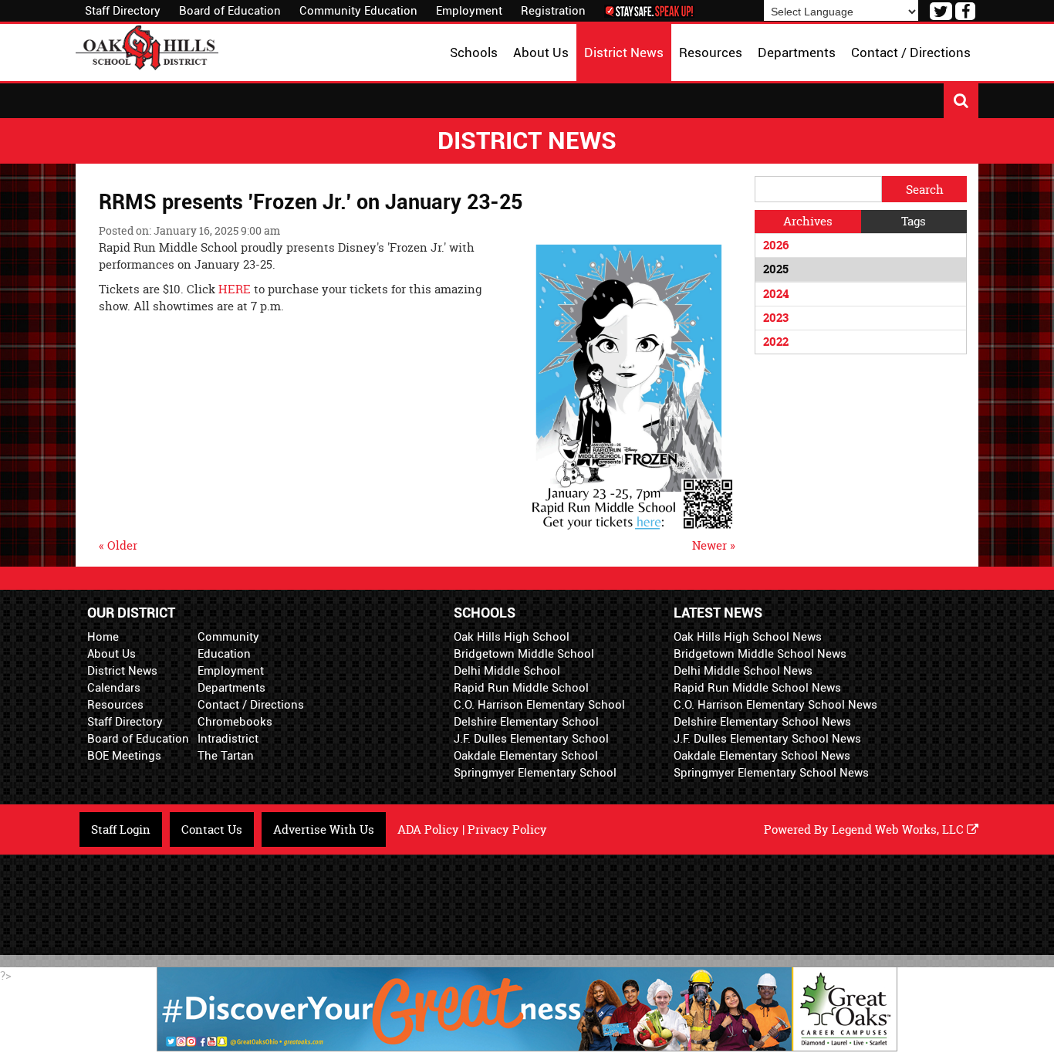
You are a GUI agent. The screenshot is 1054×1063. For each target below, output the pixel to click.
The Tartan (226, 756)
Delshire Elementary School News (762, 722)
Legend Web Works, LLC (899, 829)
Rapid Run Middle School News (757, 688)
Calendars (113, 688)
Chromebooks (235, 722)
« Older (118, 545)
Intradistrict (228, 739)
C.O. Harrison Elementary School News (775, 705)
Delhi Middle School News (743, 671)
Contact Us (211, 829)
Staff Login (120, 829)
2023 (776, 318)
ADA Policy (428, 829)
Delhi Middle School (507, 671)
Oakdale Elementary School (526, 756)
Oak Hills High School (511, 637)
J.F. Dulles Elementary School (531, 739)
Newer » (713, 545)
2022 (776, 341)
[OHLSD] (147, 45)
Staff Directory (122, 11)
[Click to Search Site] (961, 100)
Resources (115, 705)
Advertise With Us (323, 829)
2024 (776, 294)
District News (122, 671)
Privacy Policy (507, 829)
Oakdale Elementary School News (762, 756)
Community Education (358, 11)
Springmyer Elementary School (535, 773)
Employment (469, 11)
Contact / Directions (251, 705)
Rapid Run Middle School (521, 688)
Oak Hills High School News (748, 637)
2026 (776, 245)
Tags (913, 221)
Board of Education (230, 11)
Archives (808, 221)
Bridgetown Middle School (524, 654)
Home (103, 637)
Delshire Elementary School (526, 722)
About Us (111, 654)
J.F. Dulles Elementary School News (767, 739)
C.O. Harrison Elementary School (539, 705)
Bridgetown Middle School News (760, 654)
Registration (553, 11)
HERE (236, 289)
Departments (231, 688)
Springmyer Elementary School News (771, 773)
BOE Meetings (124, 756)
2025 (776, 269)
